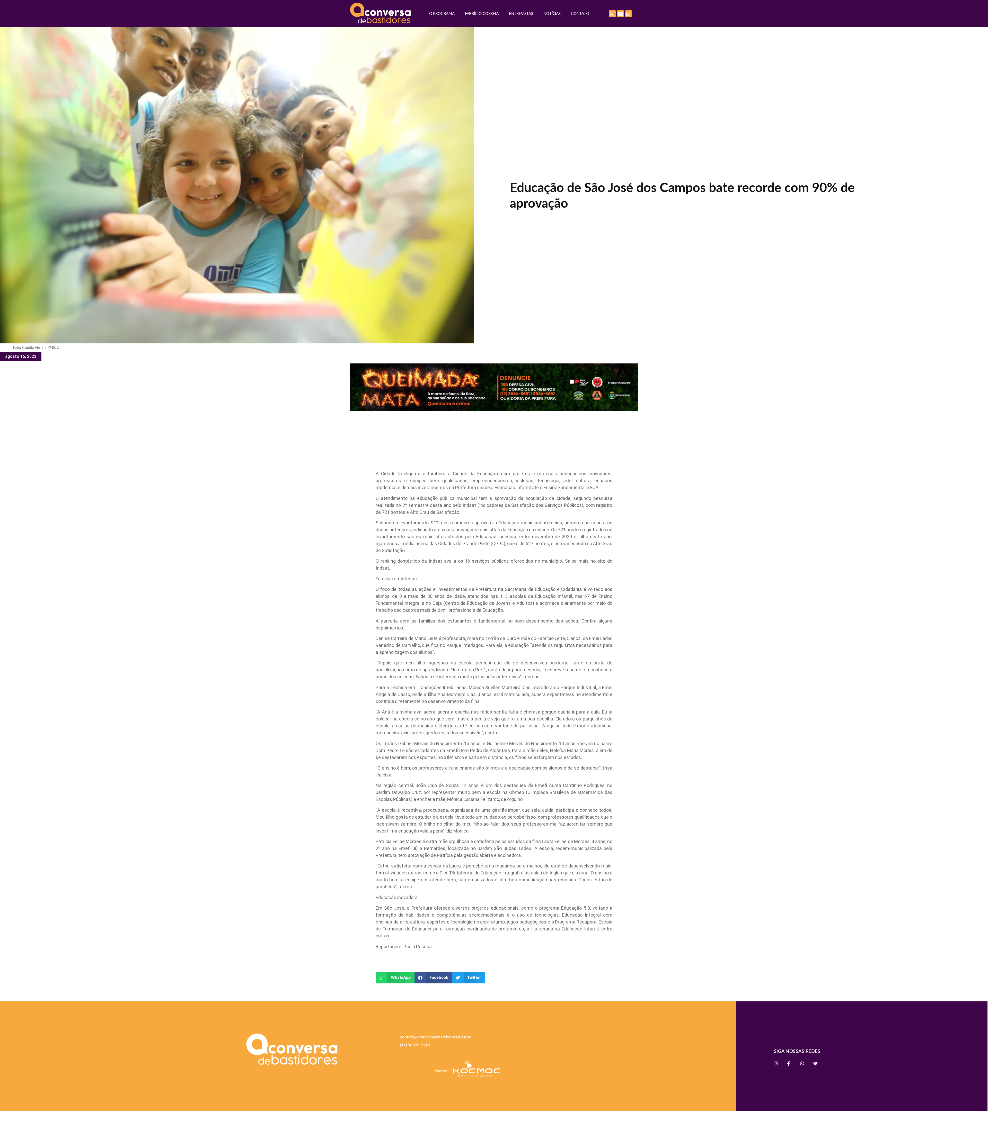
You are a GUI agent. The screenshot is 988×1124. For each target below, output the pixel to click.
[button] (395, 977)
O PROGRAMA (442, 14)
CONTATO (580, 14)
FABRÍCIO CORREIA (482, 14)
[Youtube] (620, 13)
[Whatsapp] (628, 13)
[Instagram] (612, 13)
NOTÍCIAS (552, 14)
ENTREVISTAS (521, 14)
